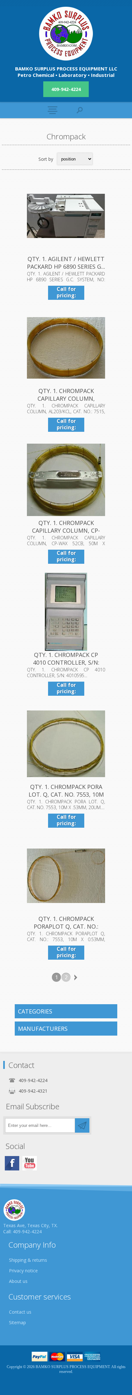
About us (18, 1281)
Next (75, 977)
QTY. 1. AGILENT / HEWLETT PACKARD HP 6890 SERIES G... (66, 262)
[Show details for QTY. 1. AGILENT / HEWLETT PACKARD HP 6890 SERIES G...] (66, 216)
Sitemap (17, 1322)
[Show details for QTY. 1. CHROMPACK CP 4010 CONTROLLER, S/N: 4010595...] (66, 612)
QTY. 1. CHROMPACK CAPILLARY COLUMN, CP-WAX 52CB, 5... (66, 530)
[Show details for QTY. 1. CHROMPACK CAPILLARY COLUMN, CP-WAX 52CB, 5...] (66, 480)
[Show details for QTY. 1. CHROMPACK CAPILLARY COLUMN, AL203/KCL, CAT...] (66, 348)
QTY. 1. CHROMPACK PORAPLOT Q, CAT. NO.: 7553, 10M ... (66, 926)
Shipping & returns (28, 1260)
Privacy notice (23, 1271)
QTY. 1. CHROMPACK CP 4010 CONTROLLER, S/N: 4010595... (66, 662)
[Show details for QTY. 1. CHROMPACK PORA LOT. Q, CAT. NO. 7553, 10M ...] (66, 744)
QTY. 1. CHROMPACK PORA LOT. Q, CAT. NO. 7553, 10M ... (66, 794)
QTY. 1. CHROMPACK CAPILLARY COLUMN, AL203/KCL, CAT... (66, 398)
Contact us (20, 1312)
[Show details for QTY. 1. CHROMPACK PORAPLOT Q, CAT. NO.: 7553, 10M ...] (66, 876)
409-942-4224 (66, 89)
